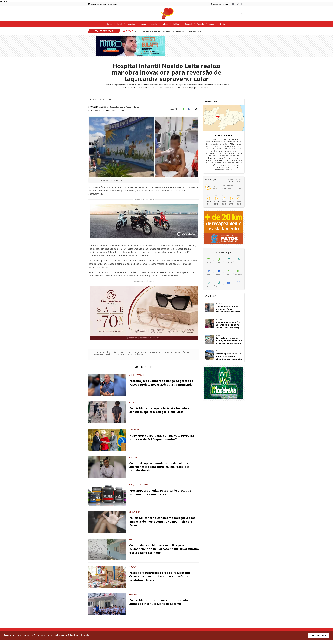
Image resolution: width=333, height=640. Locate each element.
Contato (223, 24)
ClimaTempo (238, 181)
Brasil (119, 24)
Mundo (154, 24)
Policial (165, 24)
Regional (188, 24)
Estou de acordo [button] (318, 635)
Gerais (109, 24)
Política (176, 24)
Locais (143, 24)
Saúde (211, 24)
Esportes (131, 24)
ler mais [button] (85, 635)
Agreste (200, 24)
